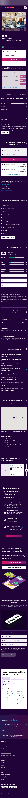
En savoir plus (5, 184)
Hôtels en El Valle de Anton (9, 701)
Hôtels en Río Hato (7, 699)
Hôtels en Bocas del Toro (8, 693)
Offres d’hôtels (5, 735)
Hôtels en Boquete (7, 697)
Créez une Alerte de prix (17, 528)
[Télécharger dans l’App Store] (13, 787)
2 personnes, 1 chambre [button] (9, 55)
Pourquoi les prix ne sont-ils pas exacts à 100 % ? (12, 729)
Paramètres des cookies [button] (6, 190)
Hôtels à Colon (21, 735)
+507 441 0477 (5, 45)
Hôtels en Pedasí (6, 705)
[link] (14, 536)
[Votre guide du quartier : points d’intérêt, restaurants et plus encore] (26, 400)
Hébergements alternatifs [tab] (18, 678)
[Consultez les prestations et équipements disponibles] (26, 201)
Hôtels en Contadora (7, 695)
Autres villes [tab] (6, 678)
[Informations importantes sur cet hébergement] (26, 312)
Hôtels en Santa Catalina (8, 703)
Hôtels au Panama (13, 735)
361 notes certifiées (14, 47)
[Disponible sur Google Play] (4, 787)
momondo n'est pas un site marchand (12, 724)
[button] (2, 7)
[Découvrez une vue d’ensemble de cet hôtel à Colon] (26, 99)
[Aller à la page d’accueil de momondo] (9, 7)
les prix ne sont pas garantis (12, 720)
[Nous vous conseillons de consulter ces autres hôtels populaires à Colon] (26, 459)
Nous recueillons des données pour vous (12, 727)
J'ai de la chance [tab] (7, 681)
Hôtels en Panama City (8, 691)
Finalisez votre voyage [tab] (8, 684)
